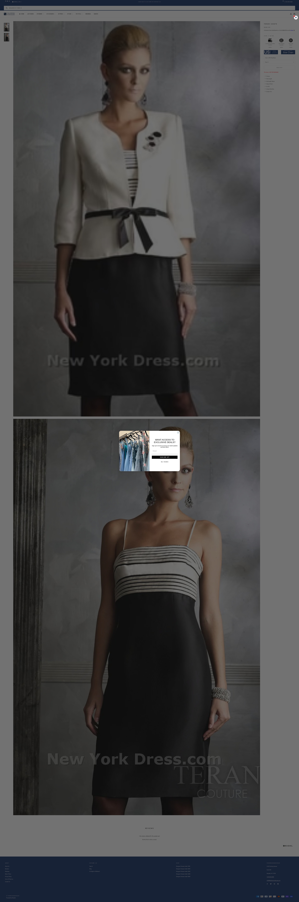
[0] (296, 18)
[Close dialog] (178, 432)
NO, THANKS (164, 461)
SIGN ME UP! (164, 457)
